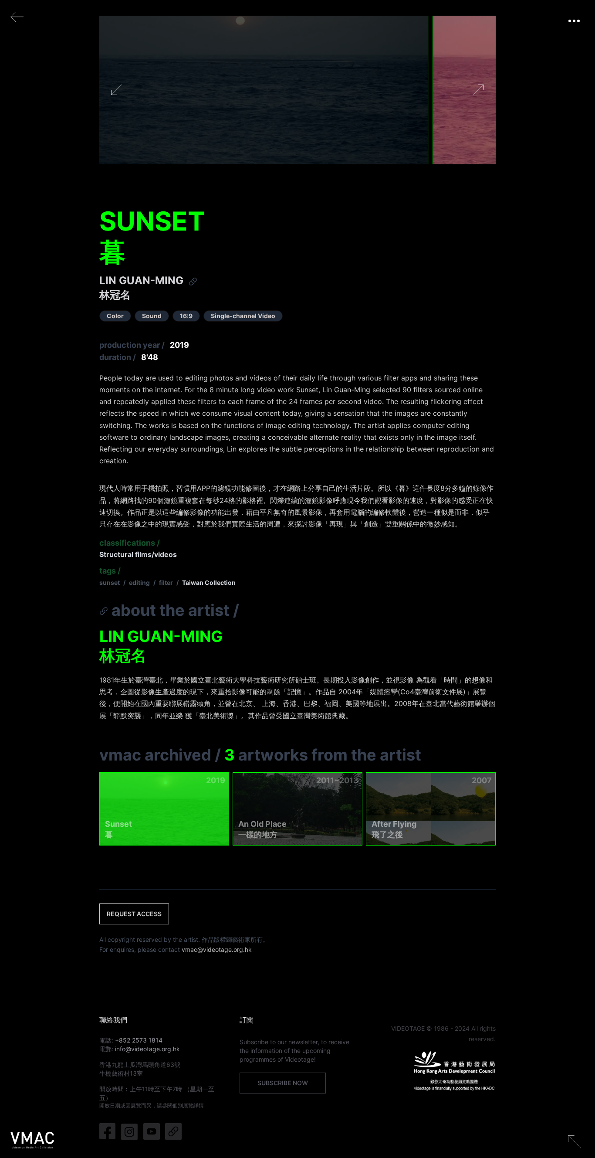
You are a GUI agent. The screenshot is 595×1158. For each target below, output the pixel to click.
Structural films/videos (138, 554)
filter (166, 582)
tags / (110, 570)
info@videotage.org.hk (147, 1049)
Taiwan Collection (209, 582)
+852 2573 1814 (138, 1040)
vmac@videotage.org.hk (217, 949)
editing (139, 582)
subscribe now (282, 1083)
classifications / (129, 542)
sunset (109, 582)
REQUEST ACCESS (134, 913)
